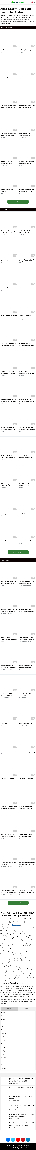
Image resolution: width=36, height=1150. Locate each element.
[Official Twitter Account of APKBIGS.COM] (13, 1140)
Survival (3, 1068)
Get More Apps (18, 903)
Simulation (4, 1058)
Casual (3, 1030)
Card (2, 1026)
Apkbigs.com (16, 925)
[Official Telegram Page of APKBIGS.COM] (28, 1140)
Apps (26, 1009)
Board (3, 1023)
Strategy (3, 1065)
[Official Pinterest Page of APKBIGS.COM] (23, 1140)
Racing (3, 1051)
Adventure (4, 1016)
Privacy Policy (24, 1148)
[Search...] (29, 1)
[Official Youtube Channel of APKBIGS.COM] (18, 1140)
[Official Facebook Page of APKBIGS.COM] (8, 1140)
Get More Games (18, 552)
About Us (3, 1148)
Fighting (3, 1033)
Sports (3, 1061)
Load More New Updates (18, 202)
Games (9, 1009)
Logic (2, 1037)
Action (3, 1012)
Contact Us (32, 1148)
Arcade (3, 1019)
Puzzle (3, 1047)
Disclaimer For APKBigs (13, 1148)
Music (3, 1044)
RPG (2, 1054)
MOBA (3, 1040)
